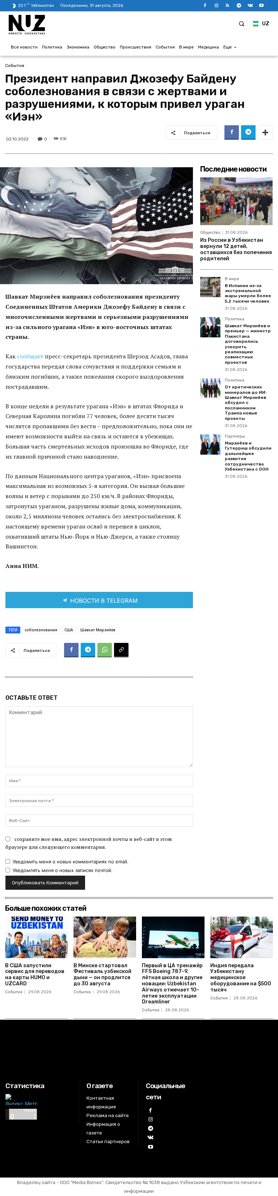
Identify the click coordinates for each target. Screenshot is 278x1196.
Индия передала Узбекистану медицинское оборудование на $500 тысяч (240, 978)
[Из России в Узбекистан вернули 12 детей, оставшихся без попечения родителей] (236, 201)
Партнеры (235, 436)
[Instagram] (216, 5)
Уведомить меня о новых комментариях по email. (71, 861)
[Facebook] (205, 5)
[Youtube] (261, 5)
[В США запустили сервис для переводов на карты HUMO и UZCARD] (36, 937)
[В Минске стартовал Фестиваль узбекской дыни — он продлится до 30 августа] (104, 937)
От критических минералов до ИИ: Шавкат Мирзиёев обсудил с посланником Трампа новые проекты (245, 402)
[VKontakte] (250, 5)
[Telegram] (238, 5)
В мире (232, 279)
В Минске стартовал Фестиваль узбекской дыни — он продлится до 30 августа (102, 975)
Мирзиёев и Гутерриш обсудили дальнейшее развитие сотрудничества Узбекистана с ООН (248, 456)
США (68, 629)
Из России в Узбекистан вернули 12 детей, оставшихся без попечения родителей (236, 249)
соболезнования (41, 629)
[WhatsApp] (104, 650)
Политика (234, 319)
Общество (210, 233)
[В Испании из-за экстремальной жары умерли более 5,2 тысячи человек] (210, 287)
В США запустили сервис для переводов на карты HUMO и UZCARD (34, 975)
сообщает (31, 356)
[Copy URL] (121, 650)
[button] (241, 23)
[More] (265, 132)
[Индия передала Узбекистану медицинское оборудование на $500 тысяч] (241, 937)
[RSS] (227, 5)
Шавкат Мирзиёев (97, 629)
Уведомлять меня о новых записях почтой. (63, 870)
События (14, 65)
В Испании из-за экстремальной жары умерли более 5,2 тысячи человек (248, 293)
